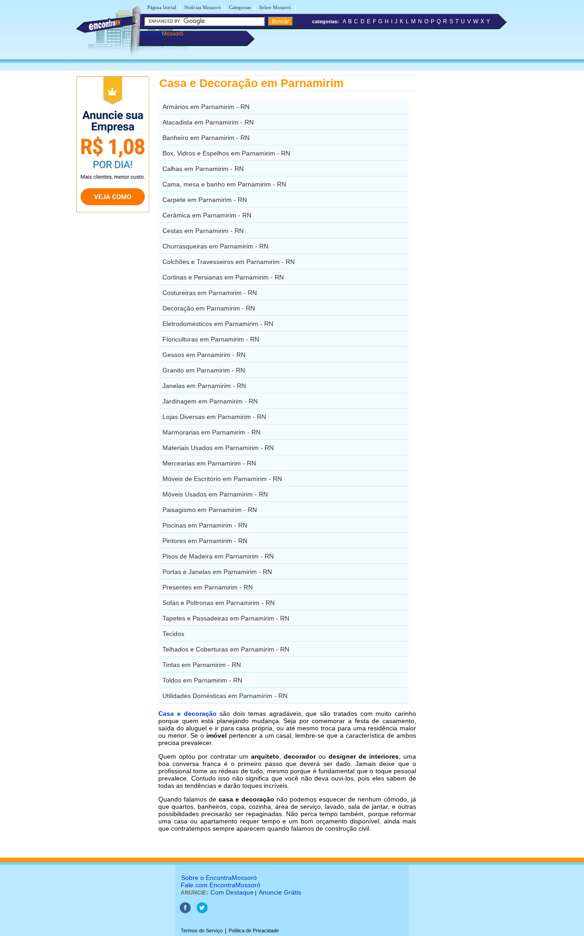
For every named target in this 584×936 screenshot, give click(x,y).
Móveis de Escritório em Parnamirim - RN (222, 478)
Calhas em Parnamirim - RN (203, 168)
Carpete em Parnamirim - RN (204, 199)
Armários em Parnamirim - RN (206, 106)
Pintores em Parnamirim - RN (204, 540)
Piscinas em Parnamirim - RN (204, 525)
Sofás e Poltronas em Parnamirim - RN (218, 602)
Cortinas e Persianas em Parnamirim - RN (223, 277)
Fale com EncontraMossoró (221, 885)
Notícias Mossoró (202, 7)
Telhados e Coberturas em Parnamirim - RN (225, 649)
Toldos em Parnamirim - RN (202, 680)
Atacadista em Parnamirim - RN (208, 122)
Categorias (240, 7)
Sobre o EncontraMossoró (219, 877)
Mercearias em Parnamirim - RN (209, 463)
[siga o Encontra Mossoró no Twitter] (202, 911)
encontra (161, 34)
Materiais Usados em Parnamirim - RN (218, 447)
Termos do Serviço (202, 930)
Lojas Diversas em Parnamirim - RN (214, 416)
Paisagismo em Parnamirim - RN (209, 509)
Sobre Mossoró (275, 7)
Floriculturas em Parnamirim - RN (210, 339)
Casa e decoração (187, 713)
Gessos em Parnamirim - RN (203, 354)
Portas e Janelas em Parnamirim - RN (217, 571)
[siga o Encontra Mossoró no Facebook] (185, 911)
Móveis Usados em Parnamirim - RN (215, 494)
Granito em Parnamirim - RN (203, 370)
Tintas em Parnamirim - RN (201, 664)
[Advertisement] (463, 212)
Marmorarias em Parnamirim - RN (211, 432)
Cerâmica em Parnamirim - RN (206, 215)
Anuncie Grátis (280, 892)
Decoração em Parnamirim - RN (208, 308)
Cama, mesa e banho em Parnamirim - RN (224, 184)
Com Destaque (232, 892)
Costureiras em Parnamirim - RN (209, 292)
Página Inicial (161, 7)
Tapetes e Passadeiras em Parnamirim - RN (225, 618)
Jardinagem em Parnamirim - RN (210, 401)
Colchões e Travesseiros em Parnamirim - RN (228, 261)
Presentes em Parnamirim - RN (207, 587)
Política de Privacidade (254, 930)
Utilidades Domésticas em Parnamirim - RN (224, 695)
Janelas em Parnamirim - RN (204, 385)
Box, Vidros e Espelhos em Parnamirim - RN (226, 153)
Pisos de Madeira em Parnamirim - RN (218, 556)
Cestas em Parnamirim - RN (203, 230)
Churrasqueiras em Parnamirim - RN (215, 246)
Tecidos (173, 633)
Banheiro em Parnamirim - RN (206, 137)
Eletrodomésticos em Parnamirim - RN (217, 323)
